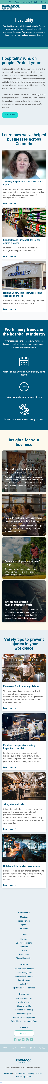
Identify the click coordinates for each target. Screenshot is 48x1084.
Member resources (24, 998)
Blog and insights (24, 1006)
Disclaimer (8, 1074)
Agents (24, 925)
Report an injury (21, 2)
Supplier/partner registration (24, 1017)
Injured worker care (24, 1002)
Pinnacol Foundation (24, 958)
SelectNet (24, 984)
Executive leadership (24, 943)
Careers (24, 950)
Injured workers (24, 921)
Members (24, 917)
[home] (11, 7)
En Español (32, 2)
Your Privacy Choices (23, 1077)
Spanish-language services (24, 988)
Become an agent (24, 1014)
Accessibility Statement (33, 1074)
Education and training (24, 1010)
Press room (24, 954)
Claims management (24, 972)
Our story (24, 939)
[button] (42, 2)
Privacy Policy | (19, 1074)
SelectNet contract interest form (24, 1021)
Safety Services (24, 980)
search (10, 2)
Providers (24, 928)
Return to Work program (24, 976)
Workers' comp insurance (24, 969)
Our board (24, 947)
